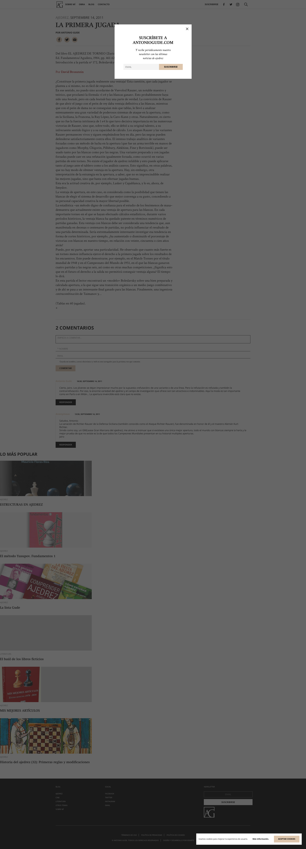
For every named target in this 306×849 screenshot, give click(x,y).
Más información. (261, 839)
